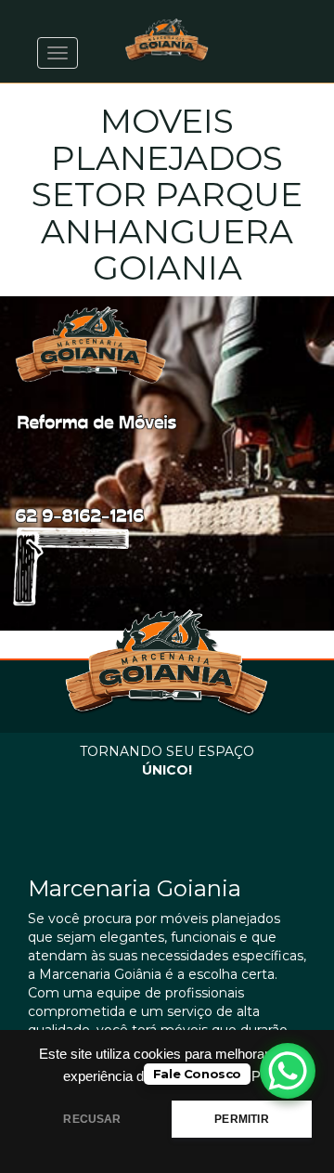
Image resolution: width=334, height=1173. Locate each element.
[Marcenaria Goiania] (167, 40)
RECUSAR (92, 1119)
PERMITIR (241, 1119)
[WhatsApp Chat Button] (287, 1071)
